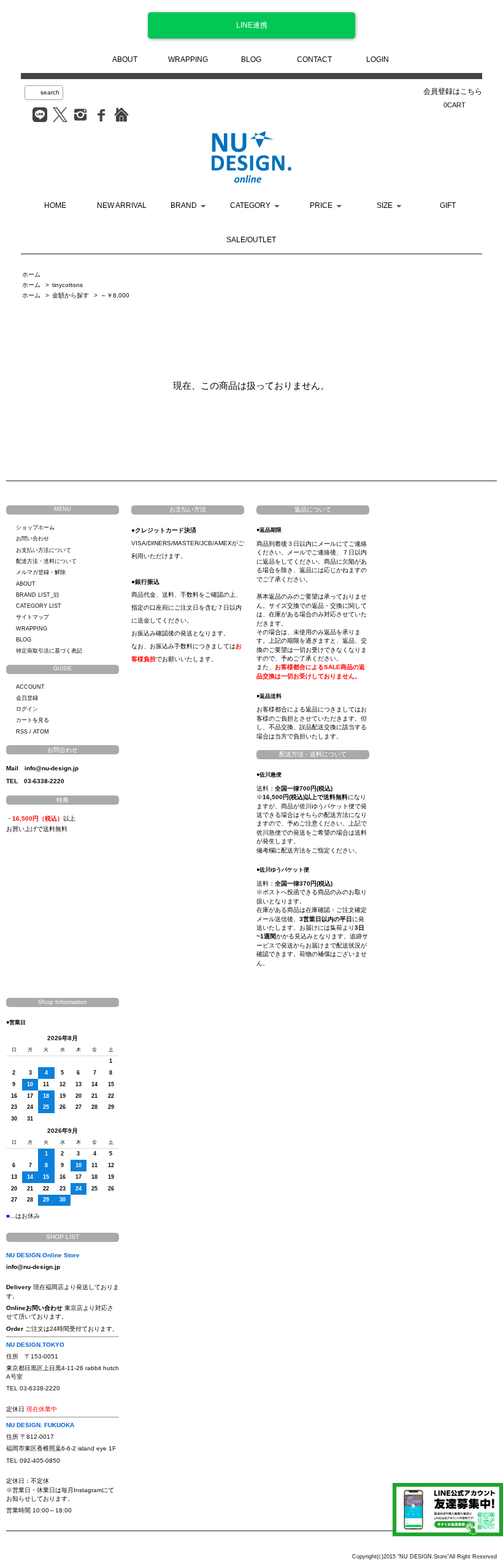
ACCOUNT (30, 687)
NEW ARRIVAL (122, 205)
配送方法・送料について (46, 561)
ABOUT (124, 59)
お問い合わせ (32, 538)
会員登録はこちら (452, 91)
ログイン (27, 709)
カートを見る (32, 720)
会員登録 (27, 698)
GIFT (448, 205)
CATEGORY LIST (38, 606)
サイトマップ (32, 617)
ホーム (31, 274)
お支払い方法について (43, 550)
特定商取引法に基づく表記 (49, 651)
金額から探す (70, 295)
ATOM (41, 732)
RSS (22, 732)
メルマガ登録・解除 (41, 572)
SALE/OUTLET (251, 240)
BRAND (184, 205)
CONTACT (314, 59)
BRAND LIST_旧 (37, 595)
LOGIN (377, 59)
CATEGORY (250, 205)
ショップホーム (35, 527)
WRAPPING (188, 59)
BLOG (251, 59)
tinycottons (67, 285)
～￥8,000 (115, 295)
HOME (55, 205)
